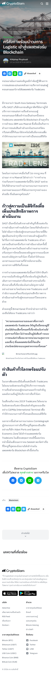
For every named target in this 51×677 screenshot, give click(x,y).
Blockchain (8, 37)
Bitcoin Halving (32, 625)
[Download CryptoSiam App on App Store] (10, 593)
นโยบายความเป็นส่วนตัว (11, 612)
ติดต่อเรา (5, 625)
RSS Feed (6, 616)
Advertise (6, 608)
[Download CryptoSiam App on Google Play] (28, 593)
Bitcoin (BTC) (7, 640)
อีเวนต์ (28, 612)
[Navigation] (47, 3)
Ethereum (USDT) (9, 644)
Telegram (34, 653)
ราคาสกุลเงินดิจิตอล (34, 608)
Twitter (33, 644)
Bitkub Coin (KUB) (9, 662)
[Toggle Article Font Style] (39, 73)
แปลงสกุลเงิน (31, 620)
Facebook (34, 640)
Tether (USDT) (8, 649)
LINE (32, 649)
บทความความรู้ (32, 616)
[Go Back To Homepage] (13, 3)
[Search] (42, 3)
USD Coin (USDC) (9, 653)
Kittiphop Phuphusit (19, 59)
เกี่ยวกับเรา (6, 620)
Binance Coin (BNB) (10, 657)
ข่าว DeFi (29, 629)
